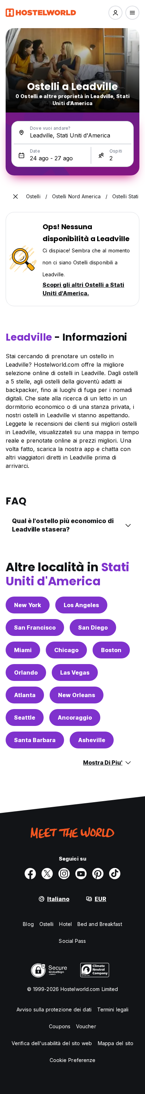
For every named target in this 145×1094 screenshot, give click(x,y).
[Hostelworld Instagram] (64, 873)
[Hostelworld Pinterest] (97, 873)
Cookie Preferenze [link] (73, 1060)
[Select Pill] (115, 13)
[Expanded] (15, 196)
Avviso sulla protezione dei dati (54, 1009)
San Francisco (35, 627)
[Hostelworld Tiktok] (114, 873)
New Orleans (76, 695)
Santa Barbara (35, 740)
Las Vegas (74, 672)
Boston (111, 650)
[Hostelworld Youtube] (81, 873)
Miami (23, 650)
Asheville (91, 740)
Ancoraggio (75, 717)
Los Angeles (81, 605)
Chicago (66, 650)
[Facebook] (30, 873)
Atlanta (25, 695)
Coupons (59, 1026)
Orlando (26, 672)
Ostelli (46, 924)
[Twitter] (47, 873)
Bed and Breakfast (99, 924)
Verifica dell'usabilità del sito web (52, 1043)
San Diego (93, 627)
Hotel (65, 924)
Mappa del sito (115, 1043)
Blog (28, 924)
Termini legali (112, 1009)
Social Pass (72, 941)
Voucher (86, 1026)
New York (27, 605)
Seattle (24, 717)
